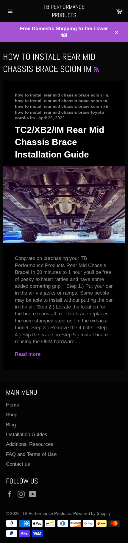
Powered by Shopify (92, 513)
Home (12, 405)
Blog (11, 425)
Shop (11, 414)
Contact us (18, 464)
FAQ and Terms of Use (31, 454)
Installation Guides (26, 434)
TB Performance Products (64, 11)
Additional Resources (29, 444)
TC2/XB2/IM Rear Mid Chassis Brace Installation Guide (59, 142)
